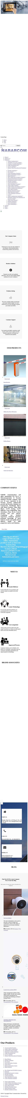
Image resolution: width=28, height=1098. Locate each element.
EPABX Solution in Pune (11, 1089)
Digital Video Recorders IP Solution (13, 1055)
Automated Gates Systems (11, 1050)
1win (5, 142)
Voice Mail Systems (9, 1085)
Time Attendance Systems (11, 1077)
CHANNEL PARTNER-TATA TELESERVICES (10, 1020)
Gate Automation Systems (11, 1063)
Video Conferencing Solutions (12, 1084)
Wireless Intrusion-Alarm (11, 1087)
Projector (7, 1071)
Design (16, 928)
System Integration (9, 1075)
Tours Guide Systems (10, 1081)
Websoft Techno (4, 1096)
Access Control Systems (10, 1047)
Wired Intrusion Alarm (10, 1088)
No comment (15, 1002)
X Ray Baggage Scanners (11, 1078)
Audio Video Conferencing (11, 1049)
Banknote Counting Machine (11, 1051)
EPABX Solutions (9, 1060)
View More (4, 529)
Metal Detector (8, 1067)
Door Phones (8, 1059)
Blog (5, 141)
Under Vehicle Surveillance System (13, 1083)
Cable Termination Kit (10, 1053)
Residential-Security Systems (11, 1073)
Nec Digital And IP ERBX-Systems (13, 1070)
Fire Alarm (7, 1061)
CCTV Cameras (8, 1054)
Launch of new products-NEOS (10, 989)
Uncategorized (7, 1002)
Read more (7, 379)
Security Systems (9, 1074)
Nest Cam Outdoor (7, 918)
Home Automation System (11, 1065)
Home (5, 140)
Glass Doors (8, 1064)
